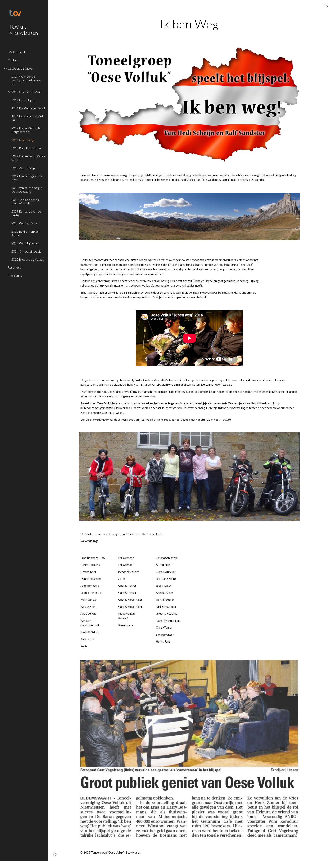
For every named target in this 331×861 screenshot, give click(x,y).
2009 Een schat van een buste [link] (27, 213)
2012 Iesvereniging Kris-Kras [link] (27, 177)
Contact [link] (13, 60)
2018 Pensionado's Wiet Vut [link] (27, 118)
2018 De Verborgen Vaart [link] (28, 108)
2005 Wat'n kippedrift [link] (25, 243)
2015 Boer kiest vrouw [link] (26, 148)
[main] (189, 24)
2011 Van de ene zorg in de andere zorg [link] (26, 189)
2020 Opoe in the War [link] (25, 92)
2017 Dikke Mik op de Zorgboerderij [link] (25, 130)
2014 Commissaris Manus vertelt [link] (28, 157)
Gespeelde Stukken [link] (21, 68)
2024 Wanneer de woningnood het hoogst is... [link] (26, 80)
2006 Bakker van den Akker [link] (25, 233)
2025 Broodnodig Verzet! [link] (28, 259)
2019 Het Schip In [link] (23, 100)
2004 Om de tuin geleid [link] (26, 251)
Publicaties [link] (15, 275)
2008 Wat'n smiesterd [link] (25, 223)
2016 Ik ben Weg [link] (22, 140)
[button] (326, 5)
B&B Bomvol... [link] (17, 52)
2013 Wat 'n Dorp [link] (23, 168)
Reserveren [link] (15, 267)
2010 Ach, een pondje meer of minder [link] (25, 201)
